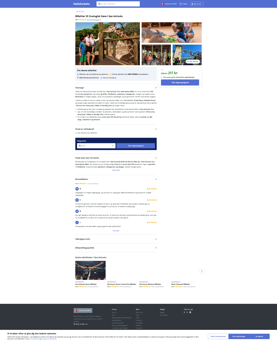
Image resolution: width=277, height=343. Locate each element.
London (139, 320)
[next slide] (201, 271)
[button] (116, 87)
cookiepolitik (34, 339)
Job (113, 315)
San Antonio (80, 11)
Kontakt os (164, 315)
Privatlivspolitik (117, 323)
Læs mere (116, 170)
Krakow (139, 325)
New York (139, 313)
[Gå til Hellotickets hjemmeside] (82, 3)
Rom (137, 315)
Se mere (116, 231)
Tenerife (139, 328)
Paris (138, 318)
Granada (139, 323)
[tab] (116, 87)
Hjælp (162, 313)
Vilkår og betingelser (120, 325)
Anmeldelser (116, 320)
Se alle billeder (193, 61)
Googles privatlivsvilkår (48, 339)
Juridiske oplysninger (120, 328)
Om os (114, 313)
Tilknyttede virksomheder (121, 318)
